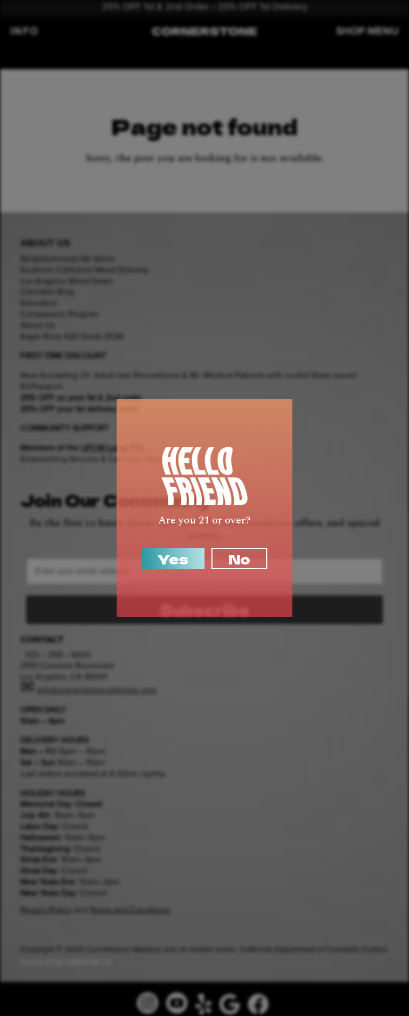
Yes (173, 558)
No (239, 558)
